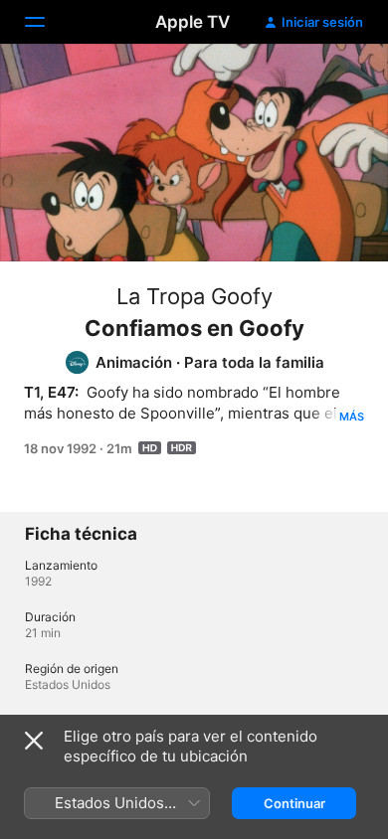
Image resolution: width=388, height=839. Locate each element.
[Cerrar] (34, 741)
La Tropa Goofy (194, 296)
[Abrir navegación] (47, 22)
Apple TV (192, 22)
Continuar (294, 803)
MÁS (351, 416)
